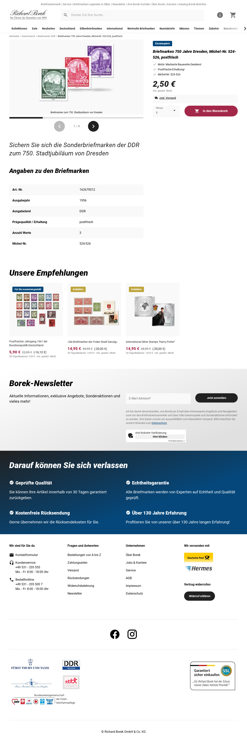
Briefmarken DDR (46, 36)
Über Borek (158, 4)
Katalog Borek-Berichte (192, 4)
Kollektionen (19, 28)
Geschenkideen (233, 28)
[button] (65, 15)
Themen (199, 28)
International (115, 28)
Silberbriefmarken (91, 28)
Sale (34, 28)
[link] (28, 15)
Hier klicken (160, 436)
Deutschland (67, 28)
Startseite (14, 36)
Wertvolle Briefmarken (141, 28)
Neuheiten (48, 28)
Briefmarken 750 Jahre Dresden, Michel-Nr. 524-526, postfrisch (90, 36)
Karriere (171, 4)
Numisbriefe (167, 28)
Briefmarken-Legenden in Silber (91, 4)
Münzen (184, 28)
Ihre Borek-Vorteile (139, 4)
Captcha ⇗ (176, 441)
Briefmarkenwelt (51, 4)
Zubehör (214, 28)
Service (67, 4)
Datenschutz (159, 423)
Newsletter (119, 4)
